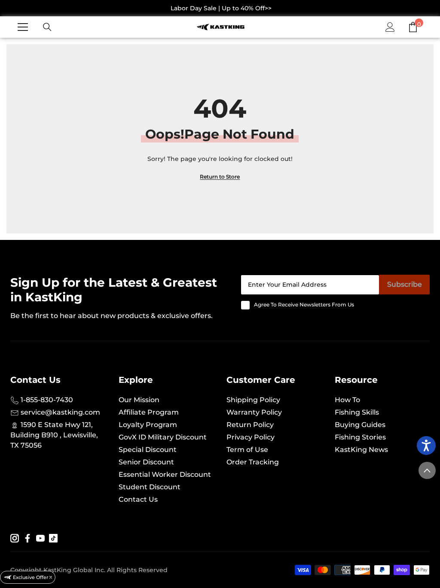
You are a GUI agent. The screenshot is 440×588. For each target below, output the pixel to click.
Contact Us (138, 499)
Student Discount (149, 487)
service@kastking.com (59, 412)
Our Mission (139, 400)
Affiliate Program (149, 412)
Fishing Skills (357, 412)
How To (347, 400)
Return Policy (250, 425)
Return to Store (220, 176)
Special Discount (148, 450)
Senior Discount (146, 462)
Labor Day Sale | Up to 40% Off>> (221, 8)
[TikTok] (53, 538)
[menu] (23, 27)
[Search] (47, 27)
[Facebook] (27, 538)
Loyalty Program (148, 425)
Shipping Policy (253, 400)
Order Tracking (252, 462)
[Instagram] (14, 538)
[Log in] (390, 27)
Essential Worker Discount (165, 474)
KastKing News (361, 450)
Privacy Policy (250, 437)
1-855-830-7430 (46, 400)
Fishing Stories (360, 437)
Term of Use (247, 450)
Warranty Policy (254, 412)
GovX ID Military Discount (163, 437)
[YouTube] (40, 538)
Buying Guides (360, 425)
